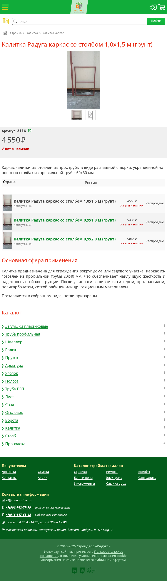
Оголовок (14, 412)
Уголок (11, 373)
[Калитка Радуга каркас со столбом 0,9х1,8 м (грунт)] (7, 222)
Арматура (14, 365)
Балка (10, 349)
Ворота (11, 420)
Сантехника (147, 477)
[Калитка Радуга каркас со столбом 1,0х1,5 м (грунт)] (7, 203)
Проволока (15, 443)
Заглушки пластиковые (26, 326)
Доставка (9, 472)
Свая (9, 404)
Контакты (9, 477)
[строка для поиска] (79, 21)
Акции (42, 477)
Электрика (114, 477)
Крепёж (144, 472)
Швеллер (13, 341)
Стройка (16, 33)
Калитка (32, 33)
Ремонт (112, 472)
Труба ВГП (14, 388)
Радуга (5, 33)
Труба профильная (22, 334)
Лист (9, 396)
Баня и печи (83, 477)
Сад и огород (116, 483)
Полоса (11, 381)
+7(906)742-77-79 (18, 507)
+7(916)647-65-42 (18, 514)
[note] (74, 570)
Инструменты (84, 483)
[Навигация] (5, 7)
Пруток (11, 357)
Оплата (43, 472)
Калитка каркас (53, 33)
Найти (156, 21)
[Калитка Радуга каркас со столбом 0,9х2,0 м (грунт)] (7, 241)
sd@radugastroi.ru (19, 500)
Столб (10, 435)
